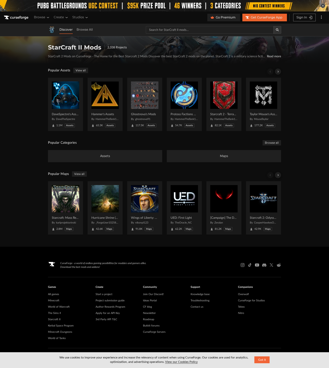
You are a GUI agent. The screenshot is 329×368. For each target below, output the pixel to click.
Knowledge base (200, 294)
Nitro (241, 313)
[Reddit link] (278, 265)
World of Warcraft (59, 307)
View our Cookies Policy (181, 361)
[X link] (271, 265)
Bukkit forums (151, 325)
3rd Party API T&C (106, 319)
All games (53, 294)
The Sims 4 (54, 313)
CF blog (147, 307)
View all (81, 70)
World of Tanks (57, 338)
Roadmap (148, 319)
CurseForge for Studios (251, 300)
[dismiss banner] (323, 5)
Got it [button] (262, 359)
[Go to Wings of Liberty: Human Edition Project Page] (144, 208)
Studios (78, 17)
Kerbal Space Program (61, 325)
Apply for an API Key (108, 313)
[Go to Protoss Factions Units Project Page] (184, 104)
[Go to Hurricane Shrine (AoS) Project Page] (105, 208)
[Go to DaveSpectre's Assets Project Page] (65, 104)
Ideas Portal (150, 300)
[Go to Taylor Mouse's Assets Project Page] (263, 104)
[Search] (277, 30)
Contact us (197, 307)
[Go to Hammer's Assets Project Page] (105, 104)
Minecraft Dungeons (60, 332)
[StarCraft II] (52, 30)
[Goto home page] (16, 17)
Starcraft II (54, 319)
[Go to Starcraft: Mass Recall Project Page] (65, 208)
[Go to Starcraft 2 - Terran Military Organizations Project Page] (223, 104)
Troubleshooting (200, 300)
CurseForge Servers (154, 332)
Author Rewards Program (110, 307)
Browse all (272, 142)
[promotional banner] (164, 5)
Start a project (104, 294)
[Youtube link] (257, 265)
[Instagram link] (242, 265)
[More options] (321, 17)
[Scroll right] (278, 72)
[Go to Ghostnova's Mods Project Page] (144, 104)
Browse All (85, 29)
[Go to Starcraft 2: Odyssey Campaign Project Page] (263, 208)
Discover (66, 29)
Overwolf (243, 294)
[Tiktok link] (250, 265)
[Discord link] (264, 265)
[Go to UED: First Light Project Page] (184, 208)
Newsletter (149, 313)
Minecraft (53, 300)
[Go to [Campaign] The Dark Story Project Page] (223, 208)
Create (59, 17)
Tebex (241, 307)
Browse (39, 17)
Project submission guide (110, 300)
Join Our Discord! (153, 294)
